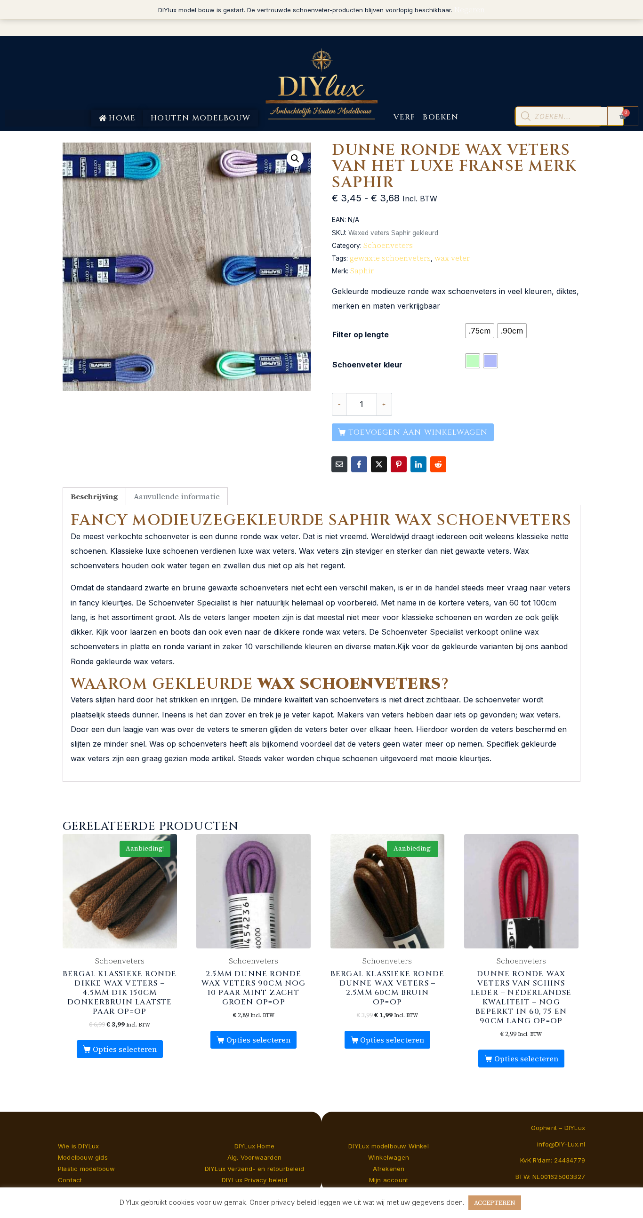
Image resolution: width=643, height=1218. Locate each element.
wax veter (452, 258)
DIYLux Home (254, 1146)
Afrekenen (389, 1168)
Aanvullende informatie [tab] (177, 496)
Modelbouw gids (83, 1157)
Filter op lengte (360, 334)
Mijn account (388, 1180)
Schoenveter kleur (367, 364)
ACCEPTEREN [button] (494, 1203)
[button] (295, 158)
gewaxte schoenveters (390, 258)
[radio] (480, 331)
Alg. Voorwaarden (254, 1157)
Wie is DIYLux (78, 1146)
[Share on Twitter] (379, 464)
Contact (70, 1180)
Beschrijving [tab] (94, 496)
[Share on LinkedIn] (418, 464)
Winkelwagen (388, 1157)
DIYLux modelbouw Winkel (388, 1146)
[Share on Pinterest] (399, 464)
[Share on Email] (339, 464)
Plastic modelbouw (86, 1168)
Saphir (362, 270)
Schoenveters (388, 245)
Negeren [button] (469, 9)
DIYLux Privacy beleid (254, 1180)
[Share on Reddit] (438, 464)
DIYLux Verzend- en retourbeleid (254, 1168)
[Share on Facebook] (359, 464)
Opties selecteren (125, 1049)
